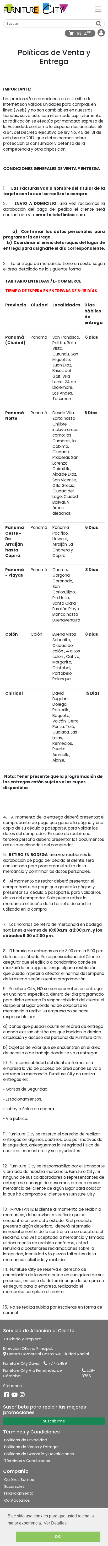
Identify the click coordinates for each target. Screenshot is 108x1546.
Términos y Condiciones (27, 1460)
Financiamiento (19, 1493)
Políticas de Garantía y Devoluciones (39, 1454)
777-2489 (57, 1363)
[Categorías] (98, 9)
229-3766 (88, 1373)
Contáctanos (17, 1500)
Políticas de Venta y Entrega (31, 1446)
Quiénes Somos (19, 1479)
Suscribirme (54, 1421)
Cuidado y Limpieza (22, 1339)
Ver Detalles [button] (55, 1523)
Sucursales (14, 1486)
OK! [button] (58, 1536)
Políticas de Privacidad (25, 1440)
